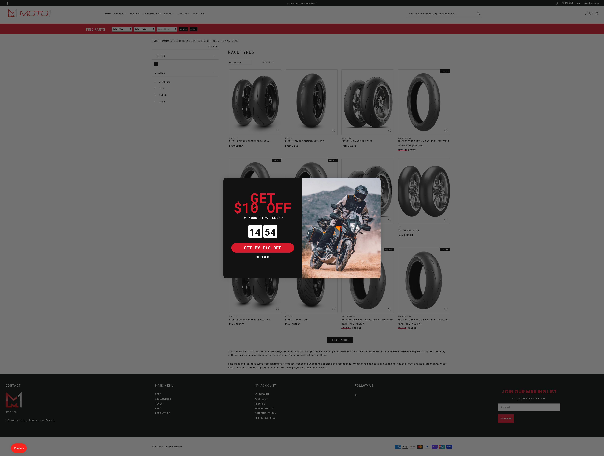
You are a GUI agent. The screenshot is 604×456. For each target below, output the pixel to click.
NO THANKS (263, 257)
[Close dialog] (228, 182)
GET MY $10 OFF (262, 248)
